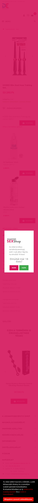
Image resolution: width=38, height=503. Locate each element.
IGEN (24, 268)
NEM (14, 268)
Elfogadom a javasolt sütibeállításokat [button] (18, 499)
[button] (14, 494)
